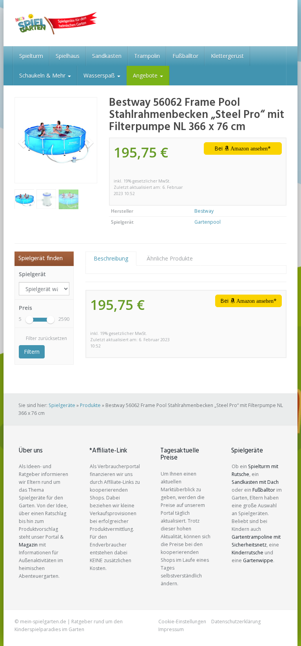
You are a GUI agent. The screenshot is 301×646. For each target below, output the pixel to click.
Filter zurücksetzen (46, 338)
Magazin (28, 544)
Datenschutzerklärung (236, 621)
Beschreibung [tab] (111, 258)
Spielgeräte (62, 405)
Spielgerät (32, 274)
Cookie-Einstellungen (182, 621)
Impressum (171, 629)
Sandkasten (106, 56)
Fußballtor (185, 56)
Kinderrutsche (247, 552)
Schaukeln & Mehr (43, 75)
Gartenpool (207, 222)
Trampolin (147, 56)
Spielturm (31, 56)
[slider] (29, 320)
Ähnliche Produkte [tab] (170, 258)
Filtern (32, 351)
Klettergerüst (227, 56)
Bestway (204, 211)
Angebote (146, 75)
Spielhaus (68, 56)
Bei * (242, 148)
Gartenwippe (258, 560)
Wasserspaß (99, 75)
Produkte (90, 405)
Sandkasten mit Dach (255, 482)
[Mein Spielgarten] (56, 23)
